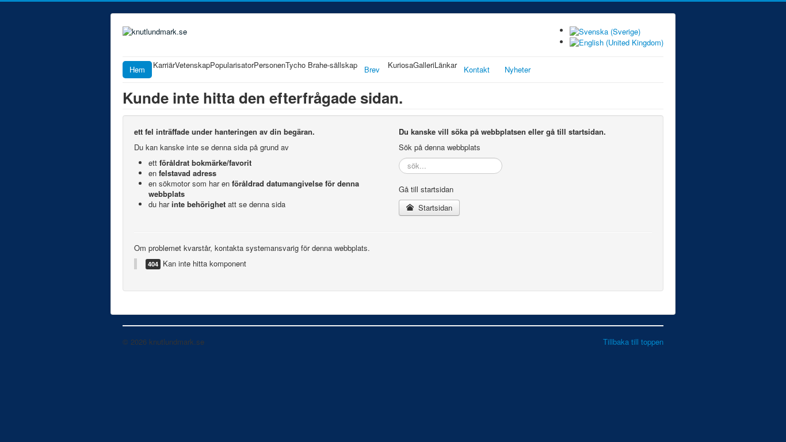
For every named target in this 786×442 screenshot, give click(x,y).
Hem (137, 69)
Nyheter (518, 69)
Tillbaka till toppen (633, 341)
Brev (372, 69)
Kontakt (477, 69)
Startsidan (434, 207)
